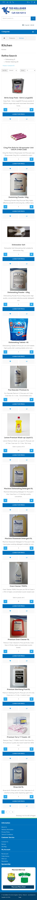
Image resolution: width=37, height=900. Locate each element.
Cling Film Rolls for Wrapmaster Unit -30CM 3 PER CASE (18, 149)
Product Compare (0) (8, 65)
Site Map (4, 846)
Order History (5, 856)
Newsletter (4, 861)
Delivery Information (7, 829)
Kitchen (21, 38)
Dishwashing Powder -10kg (18, 292)
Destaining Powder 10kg (18, 197)
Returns (3, 844)
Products (12, 38)
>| (12, 812)
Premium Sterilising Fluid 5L (18, 689)
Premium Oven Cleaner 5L (18, 640)
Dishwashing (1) (10, 59)
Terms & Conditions (7, 834)
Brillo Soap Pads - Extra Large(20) (18, 98)
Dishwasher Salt (18, 245)
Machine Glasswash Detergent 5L (18, 539)
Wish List (4, 858)
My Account (4, 854)
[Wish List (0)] (32, 2)
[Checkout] (34, 2)
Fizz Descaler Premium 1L (18, 390)
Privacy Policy (5, 832)
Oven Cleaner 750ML (18, 586)
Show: (22, 70)
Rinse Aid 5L (18, 787)
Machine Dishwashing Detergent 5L (18, 489)
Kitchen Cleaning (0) (11, 62)
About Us (4, 827)
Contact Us (4, 841)
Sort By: (5, 70)
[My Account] (28, 2)
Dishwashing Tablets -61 (19, 342)
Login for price (18, 114)
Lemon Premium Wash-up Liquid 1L (18, 438)
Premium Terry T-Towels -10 (18, 737)
